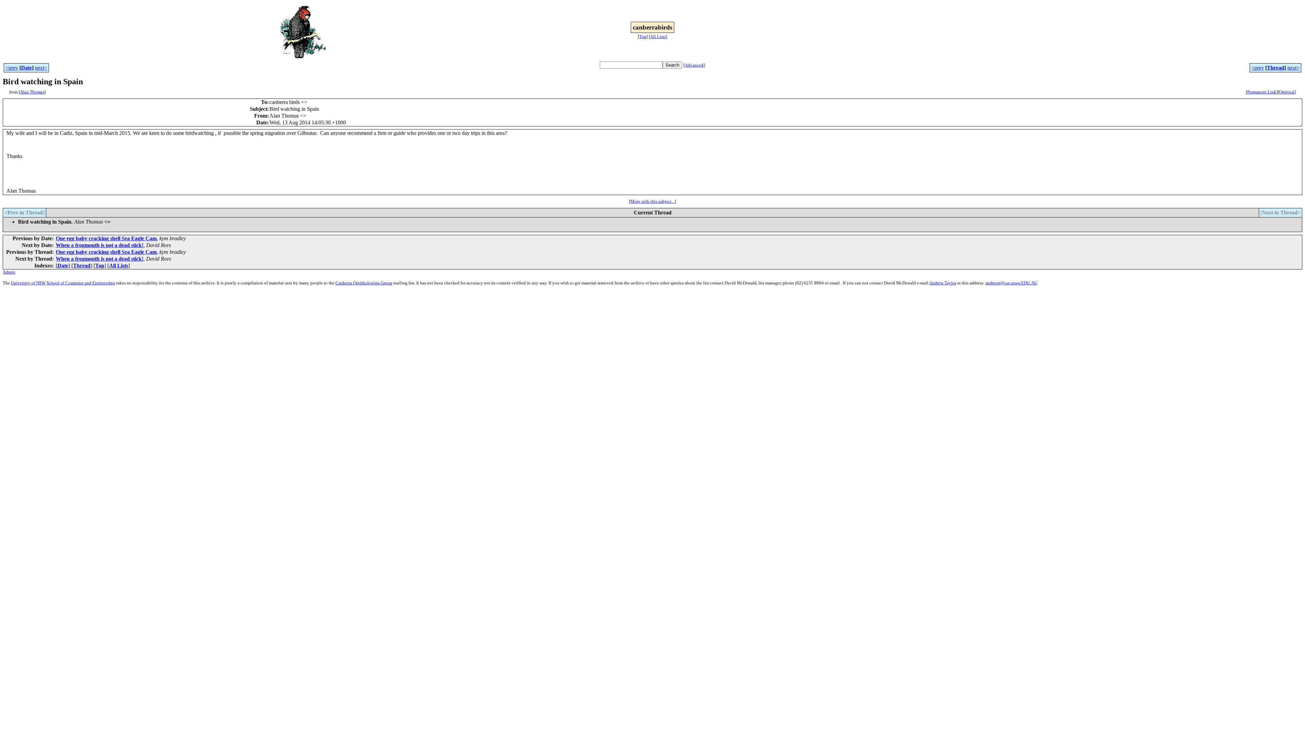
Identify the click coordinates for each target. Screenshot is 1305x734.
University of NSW (28, 282)
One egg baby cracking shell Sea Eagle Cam (106, 238)
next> (41, 68)
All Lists (658, 36)
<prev (11, 68)
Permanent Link (1261, 91)
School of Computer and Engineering (81, 282)
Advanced (694, 65)
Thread (1275, 68)
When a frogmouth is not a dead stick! (99, 245)
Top (642, 36)
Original (1286, 91)
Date (26, 68)
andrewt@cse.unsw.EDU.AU (1011, 282)
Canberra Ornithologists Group (363, 282)
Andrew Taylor (942, 282)
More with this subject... (652, 201)
